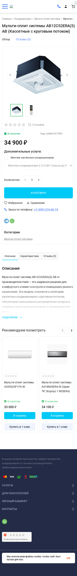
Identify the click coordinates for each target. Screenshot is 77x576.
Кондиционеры (22, 19)
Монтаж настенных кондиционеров (32, 157)
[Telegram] (6, 221)
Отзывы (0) (23, 39)
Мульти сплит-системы (47, 19)
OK (68, 558)
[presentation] (10, 75)
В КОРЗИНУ (38, 192)
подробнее (10, 317)
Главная (6, 19)
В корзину (19, 415)
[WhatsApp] (12, 221)
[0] (73, 6)
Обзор (6, 39)
